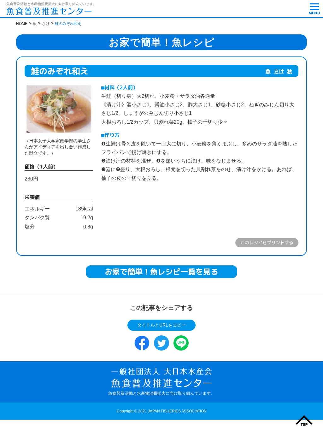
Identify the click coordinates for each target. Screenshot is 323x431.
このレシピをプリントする (266, 242)
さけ (279, 71)
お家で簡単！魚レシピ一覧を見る (161, 271)
